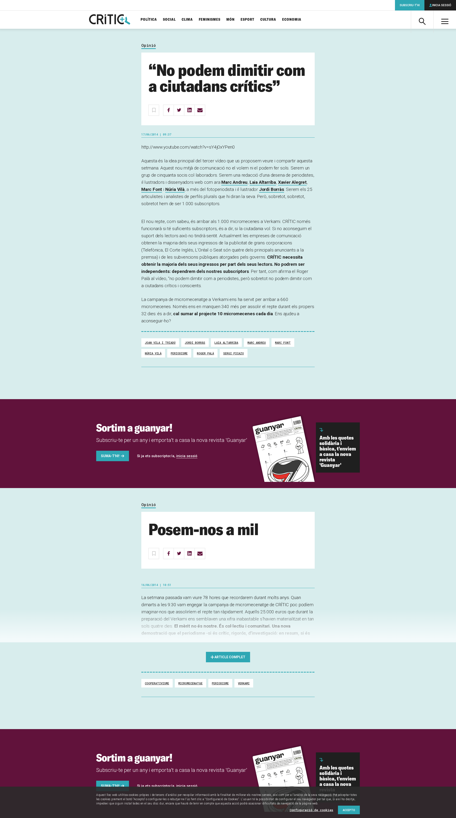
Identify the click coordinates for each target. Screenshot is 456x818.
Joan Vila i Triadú (160, 342)
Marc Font (151, 189)
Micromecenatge (190, 683)
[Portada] (109, 19)
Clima (187, 20)
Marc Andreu (234, 182)
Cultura (268, 20)
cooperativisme (157, 683)
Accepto (349, 810)
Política (149, 20)
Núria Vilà (175, 189)
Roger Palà (205, 353)
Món (230, 20)
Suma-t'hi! (110, 456)
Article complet (229, 657)
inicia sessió (186, 456)
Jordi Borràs (271, 189)
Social (169, 20)
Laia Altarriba (263, 182)
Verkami (244, 683)
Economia (291, 20)
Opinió (148, 45)
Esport (247, 20)
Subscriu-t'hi (410, 5)
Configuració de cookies (311, 810)
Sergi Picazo (233, 353)
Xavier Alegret (292, 182)
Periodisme (179, 353)
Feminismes (209, 20)
